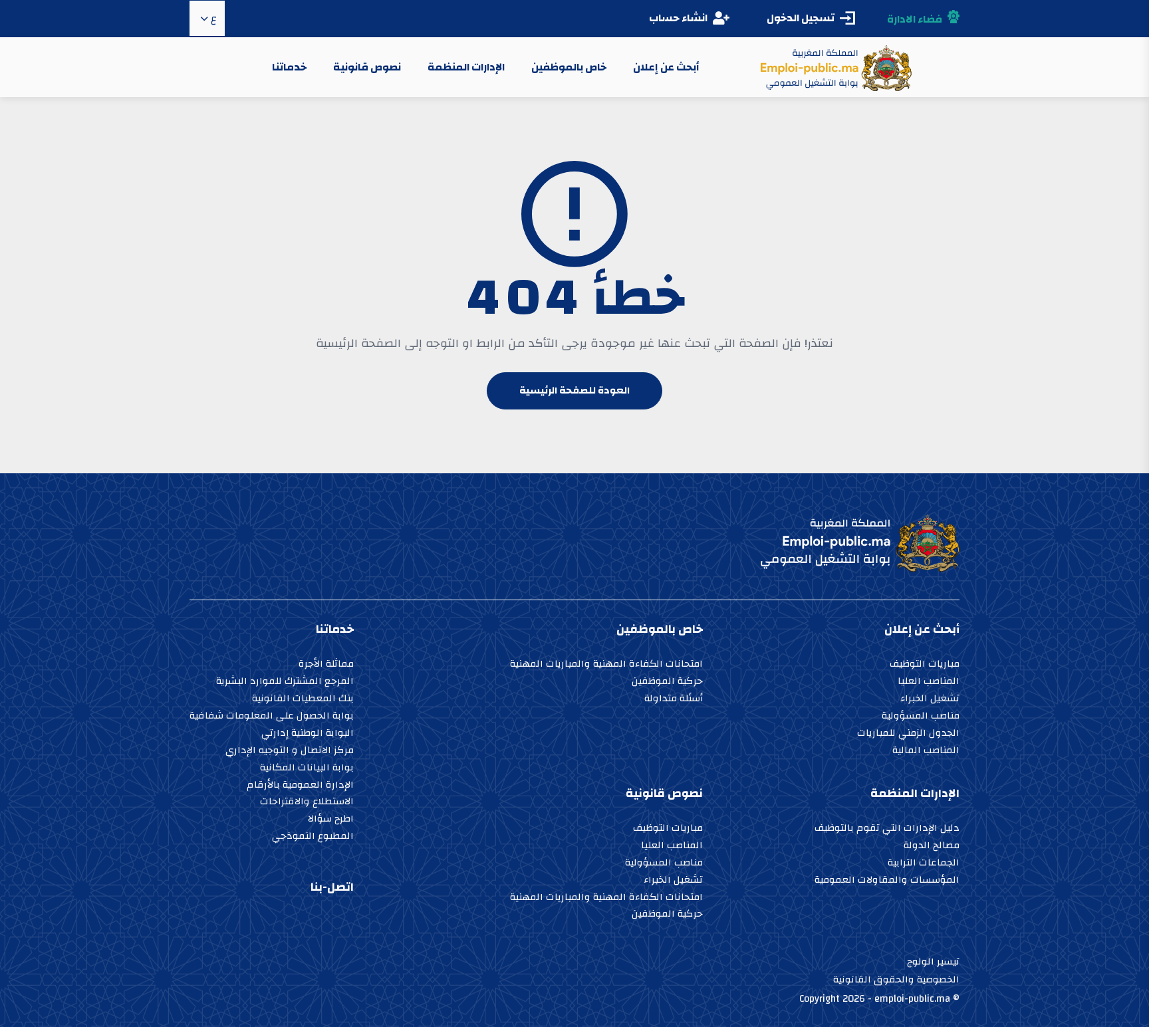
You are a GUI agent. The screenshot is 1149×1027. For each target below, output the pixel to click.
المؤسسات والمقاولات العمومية (887, 881)
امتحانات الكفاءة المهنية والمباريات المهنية (606, 665)
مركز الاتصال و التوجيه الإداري (289, 751)
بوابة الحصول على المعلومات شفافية (272, 717)
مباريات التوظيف (924, 665)
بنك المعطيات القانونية (303, 699)
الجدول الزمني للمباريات (908, 734)
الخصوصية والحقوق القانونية (896, 979)
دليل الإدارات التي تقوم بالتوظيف (887, 829)
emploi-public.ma (912, 999)
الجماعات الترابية (923, 863)
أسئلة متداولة (673, 699)
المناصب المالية (925, 751)
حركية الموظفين (667, 682)
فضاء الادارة (914, 19)
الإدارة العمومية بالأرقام (300, 786)
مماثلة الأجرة (326, 665)
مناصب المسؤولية (920, 717)
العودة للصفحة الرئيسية (574, 390)
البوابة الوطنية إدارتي (307, 734)
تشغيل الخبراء (929, 699)
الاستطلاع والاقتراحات (307, 802)
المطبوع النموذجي (313, 837)
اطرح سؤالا (331, 820)
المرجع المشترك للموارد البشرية (285, 682)
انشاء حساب (678, 18)
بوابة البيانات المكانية (307, 768)
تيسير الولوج (933, 961)
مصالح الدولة (931, 846)
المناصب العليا (928, 682)
